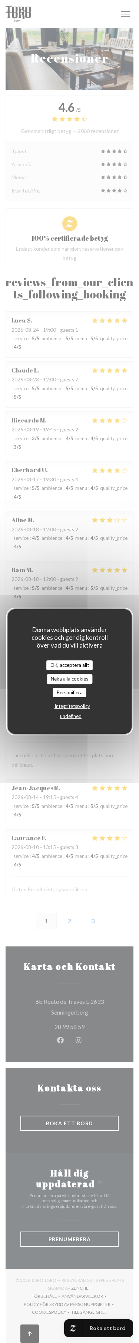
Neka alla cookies (69, 679)
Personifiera (70, 692)
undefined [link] (71, 716)
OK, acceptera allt (69, 665)
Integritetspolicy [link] (72, 706)
